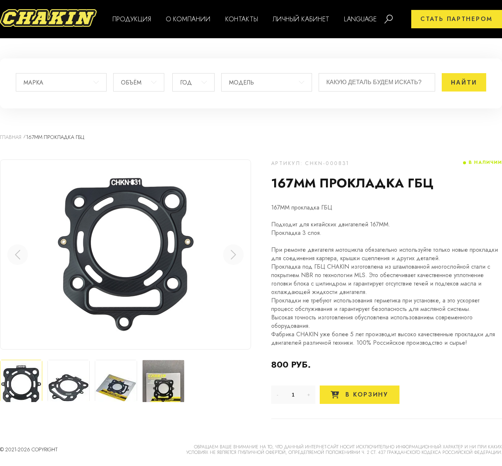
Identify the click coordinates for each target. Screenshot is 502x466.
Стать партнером (456, 19)
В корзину (365, 394)
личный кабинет (301, 19)
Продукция (131, 19)
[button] (233, 254)
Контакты (241, 19)
